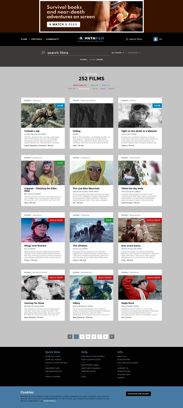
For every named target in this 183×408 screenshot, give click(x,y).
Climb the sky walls (132, 188)
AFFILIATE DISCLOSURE (127, 363)
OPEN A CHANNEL (53, 377)
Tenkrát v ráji (31, 131)
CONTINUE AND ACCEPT (138, 394)
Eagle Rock (127, 303)
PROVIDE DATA (123, 374)
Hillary (76, 303)
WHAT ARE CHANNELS (91, 368)
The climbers (80, 245)
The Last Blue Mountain (86, 188)
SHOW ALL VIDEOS (53, 359)
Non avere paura (130, 245)
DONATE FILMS (123, 371)
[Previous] (70, 336)
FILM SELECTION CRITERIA (93, 356)
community (52, 39)
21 (105, 337)
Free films (80, 85)
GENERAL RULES (88, 371)
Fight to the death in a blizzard (139, 131)
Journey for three (34, 303)
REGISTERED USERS (90, 365)
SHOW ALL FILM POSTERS (56, 363)
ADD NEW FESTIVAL (53, 371)
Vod (59, 163)
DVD (106, 85)
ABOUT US (121, 356)
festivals (36, 39)
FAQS (83, 377)
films (24, 39)
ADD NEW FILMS (52, 368)
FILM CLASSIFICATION (91, 359)
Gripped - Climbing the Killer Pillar (40, 189)
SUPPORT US (122, 368)
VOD (94, 85)
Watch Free (55, 220)
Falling (76, 131)
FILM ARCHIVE (123, 359)
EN (160, 39)
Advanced (133, 53)
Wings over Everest (35, 245)
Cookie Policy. (50, 401)
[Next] (112, 336)
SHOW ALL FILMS (52, 356)
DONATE (121, 378)
